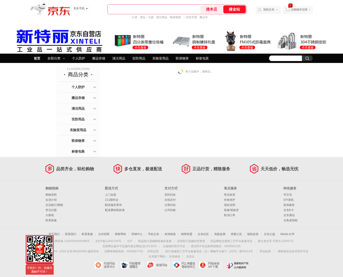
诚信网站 (159, 265)
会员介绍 (51, 199)
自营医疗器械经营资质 (191, 241)
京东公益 (269, 234)
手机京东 (153, 234)
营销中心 (137, 234)
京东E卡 (289, 210)
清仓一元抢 (147, 17)
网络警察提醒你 (132, 265)
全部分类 (53, 58)
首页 (37, 58)
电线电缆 (175, 17)
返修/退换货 (231, 210)
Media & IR (287, 234)
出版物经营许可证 (174, 246)
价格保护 (229, 199)
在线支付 (170, 199)
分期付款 (170, 205)
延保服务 (289, 205)
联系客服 (51, 220)
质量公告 (236, 234)
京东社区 (203, 234)
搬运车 (204, 17)
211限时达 (111, 199)
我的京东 (268, 9)
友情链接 (170, 234)
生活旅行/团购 (54, 205)
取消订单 (229, 215)
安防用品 (138, 58)
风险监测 (219, 234)
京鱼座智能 (291, 220)
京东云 (190, 256)
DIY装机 (289, 199)
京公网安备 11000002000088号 (69, 241)
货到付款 (170, 194)
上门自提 (110, 194)
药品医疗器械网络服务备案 (155, 241)
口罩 (134, 17)
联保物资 (182, 58)
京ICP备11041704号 (108, 241)
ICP (129, 241)
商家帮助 (120, 234)
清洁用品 (161, 17)
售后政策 (229, 194)
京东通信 (289, 215)
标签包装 (202, 58)
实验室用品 (160, 58)
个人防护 (78, 58)
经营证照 (153, 251)
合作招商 (103, 234)
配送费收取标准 (115, 210)
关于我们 (54, 234)
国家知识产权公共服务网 (237, 265)
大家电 (50, 215)
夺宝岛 (288, 194)
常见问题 (51, 210)
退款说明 (229, 205)
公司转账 (170, 210)
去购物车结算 (299, 9)
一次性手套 (190, 17)
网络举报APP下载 (211, 265)
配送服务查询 (113, 205)
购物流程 (51, 194)
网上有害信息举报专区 (185, 265)
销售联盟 (186, 234)
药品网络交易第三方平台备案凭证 (231, 241)
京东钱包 (174, 256)
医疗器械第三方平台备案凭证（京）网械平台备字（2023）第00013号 (209, 251)
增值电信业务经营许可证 (293, 251)
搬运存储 (98, 58)
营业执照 (265, 251)
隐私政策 (253, 234)
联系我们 (70, 234)
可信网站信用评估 (106, 265)
